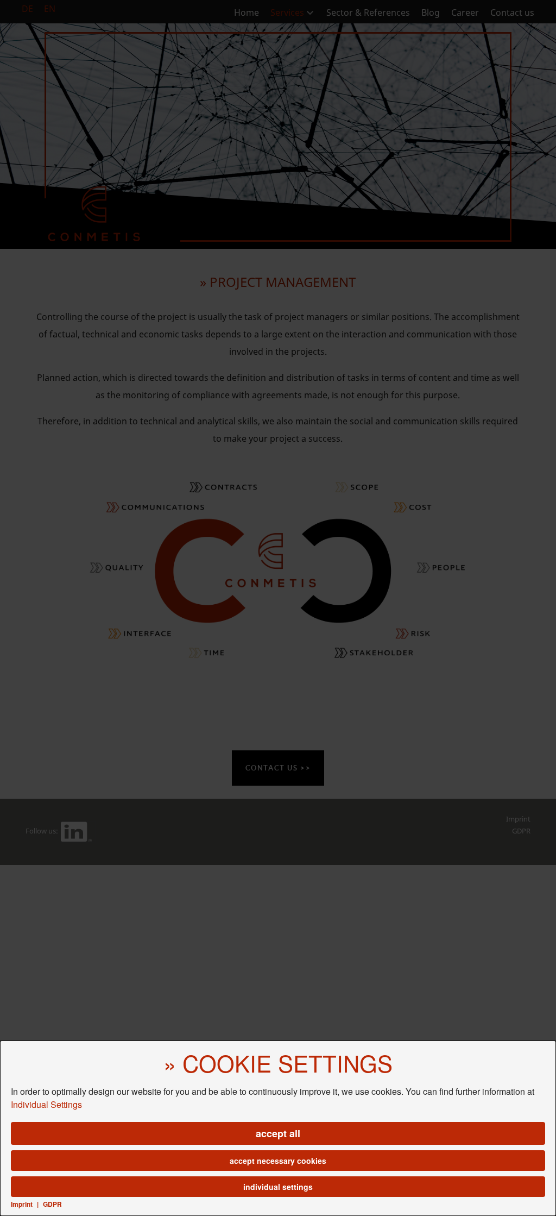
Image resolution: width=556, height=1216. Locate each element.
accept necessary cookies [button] (278, 1160)
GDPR (52, 1204)
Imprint (22, 1204)
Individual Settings (46, 1104)
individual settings (278, 1186)
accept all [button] (278, 1133)
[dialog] (278, 1128)
